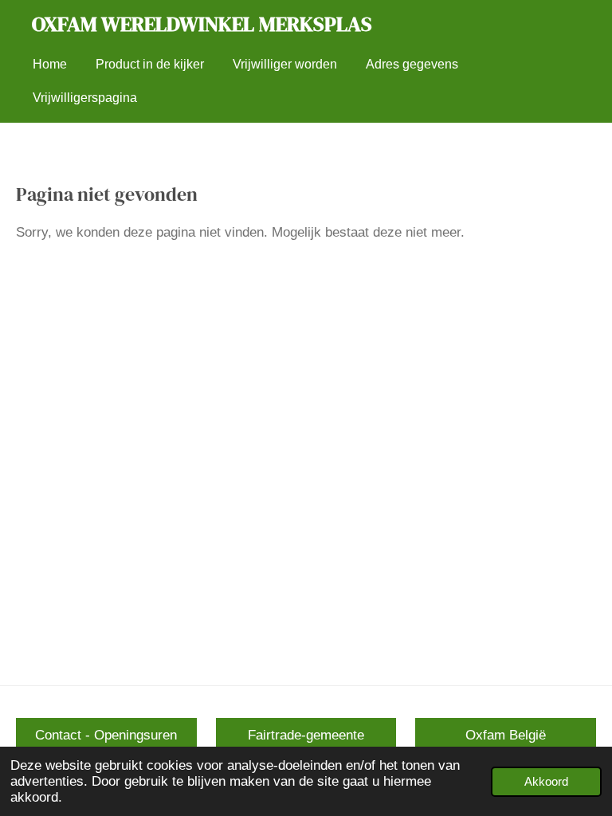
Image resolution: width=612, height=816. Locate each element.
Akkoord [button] (546, 781)
